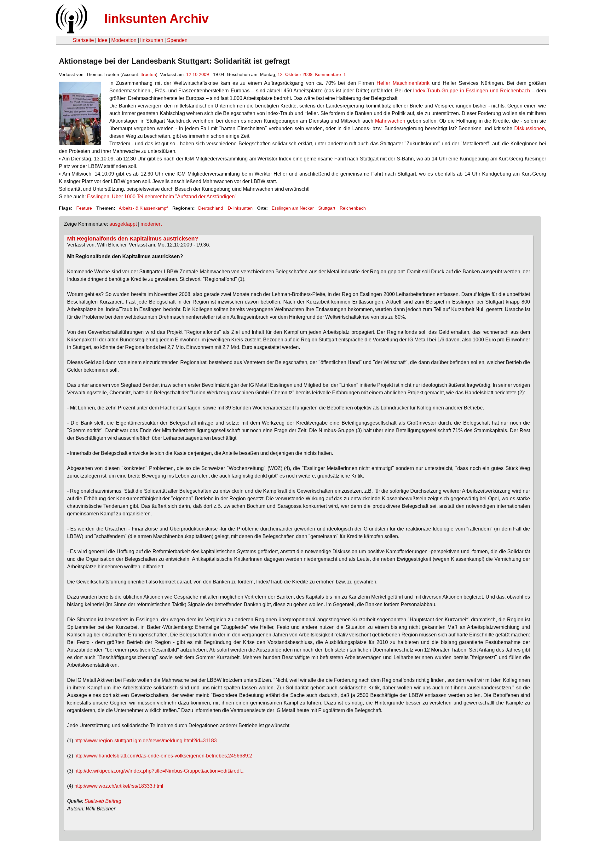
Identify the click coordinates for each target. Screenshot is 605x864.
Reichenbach (353, 208)
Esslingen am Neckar (293, 208)
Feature (84, 208)
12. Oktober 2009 (295, 74)
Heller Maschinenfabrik (403, 83)
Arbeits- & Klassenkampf (143, 208)
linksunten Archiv (156, 19)
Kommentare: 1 (330, 74)
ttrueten (148, 74)
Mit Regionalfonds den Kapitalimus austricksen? (132, 238)
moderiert (151, 224)
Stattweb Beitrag (102, 801)
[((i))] (71, 31)
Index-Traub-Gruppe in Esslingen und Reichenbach (471, 90)
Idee (102, 40)
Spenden (177, 40)
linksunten (151, 40)
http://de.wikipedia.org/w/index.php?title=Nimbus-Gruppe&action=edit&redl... (159, 771)
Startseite (83, 40)
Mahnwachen (390, 121)
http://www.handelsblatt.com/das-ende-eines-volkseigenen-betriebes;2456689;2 (163, 755)
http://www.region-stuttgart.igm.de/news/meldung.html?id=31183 (145, 740)
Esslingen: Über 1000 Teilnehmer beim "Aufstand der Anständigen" (162, 196)
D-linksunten (240, 208)
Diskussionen (529, 128)
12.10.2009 (197, 74)
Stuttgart (326, 208)
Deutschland (210, 208)
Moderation (123, 40)
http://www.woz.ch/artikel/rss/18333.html (118, 786)
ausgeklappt (123, 224)
